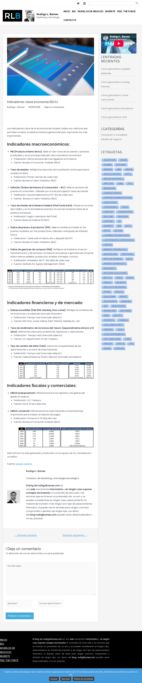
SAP (105, 306)
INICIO (3, 640)
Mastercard (110, 254)
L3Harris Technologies (116, 235)
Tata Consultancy (113, 325)
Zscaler (119, 348)
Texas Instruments (114, 334)
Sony (106, 315)
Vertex (121, 343)
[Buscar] (137, 3)
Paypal (107, 292)
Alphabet (121, 164)
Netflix (108, 278)
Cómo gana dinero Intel (114, 117)
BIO (2, 644)
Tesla (120, 329)
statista (28, 463)
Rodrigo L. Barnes (47, 14)
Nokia (119, 278)
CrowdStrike (125, 212)
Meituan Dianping (113, 259)
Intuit (107, 230)
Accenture (110, 160)
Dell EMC (108, 216)
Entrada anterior (25, 535)
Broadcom (109, 188)
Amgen (129, 169)
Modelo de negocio (111, 139)
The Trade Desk (112, 339)
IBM (119, 226)
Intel (128, 226)
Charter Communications (118, 197)
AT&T (130, 183)
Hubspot (108, 226)
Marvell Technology (115, 249)
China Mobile (110, 207)
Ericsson (123, 216)
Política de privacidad (83, 679)
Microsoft (110, 268)
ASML (120, 183)
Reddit (123, 296)
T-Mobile (123, 320)
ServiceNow (118, 306)
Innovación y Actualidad (114, 134)
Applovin (108, 183)
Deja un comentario (54, 107)
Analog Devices (112, 174)
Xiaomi (107, 348)
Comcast (108, 212)
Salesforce (110, 301)
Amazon (108, 169)
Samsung (126, 301)
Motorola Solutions (115, 273)
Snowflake (110, 310)
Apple (128, 174)
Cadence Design (112, 193)
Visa (131, 343)
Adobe (123, 160)
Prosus (119, 292)
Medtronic (128, 254)
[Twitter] (78, 3)
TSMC (127, 339)
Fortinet (109, 221)
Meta (129, 259)
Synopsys (109, 320)
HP (119, 221)
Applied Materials (113, 179)
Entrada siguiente (75, 535)
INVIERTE (5, 656)
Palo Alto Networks (115, 287)
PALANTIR (120, 282)
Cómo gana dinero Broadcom (117, 108)
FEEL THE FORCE (9, 660)
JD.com (118, 230)
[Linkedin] (84, 3)
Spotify (118, 315)
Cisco (125, 207)
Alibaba (108, 164)
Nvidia (130, 278)
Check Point (110, 202)
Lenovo (108, 245)
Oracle (108, 282)
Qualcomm (109, 296)
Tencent (108, 329)
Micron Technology (115, 263)
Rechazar (66, 679)
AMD (119, 169)
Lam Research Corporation (119, 240)
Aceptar (54, 679)
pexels (19, 463)
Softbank (125, 310)
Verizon (108, 343)
